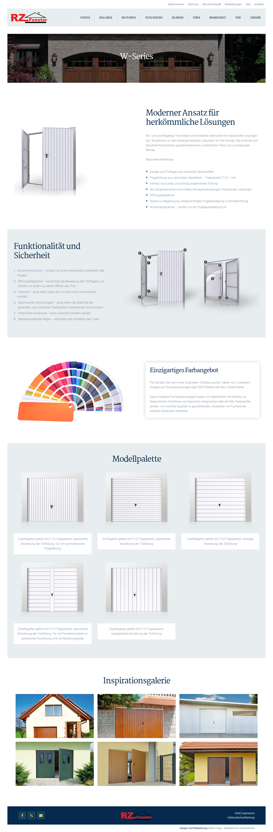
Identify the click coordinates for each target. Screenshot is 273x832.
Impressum (248, 813)
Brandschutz (217, 17)
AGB (237, 813)
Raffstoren (129, 17)
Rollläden (105, 17)
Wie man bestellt (211, 4)
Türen (196, 17)
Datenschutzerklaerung (241, 817)
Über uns (193, 4)
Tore (238, 17)
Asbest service (176, 4)
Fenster (85, 17)
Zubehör (255, 17)
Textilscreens (154, 17)
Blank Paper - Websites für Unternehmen (231, 828)
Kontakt (259, 4)
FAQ (248, 4)
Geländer (178, 17)
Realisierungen (233, 4)
